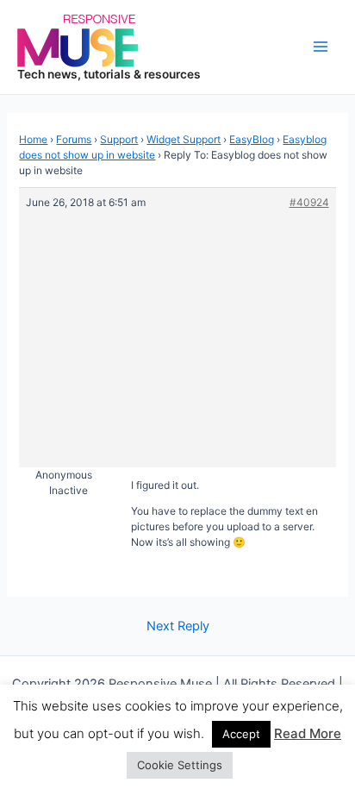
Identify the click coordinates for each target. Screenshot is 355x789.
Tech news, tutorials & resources (109, 74)
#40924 (309, 202)
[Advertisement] (178, 331)
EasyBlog (251, 139)
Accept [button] (241, 734)
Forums (73, 139)
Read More (307, 733)
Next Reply (177, 626)
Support (119, 139)
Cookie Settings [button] (179, 765)
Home (33, 139)
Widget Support (183, 139)
